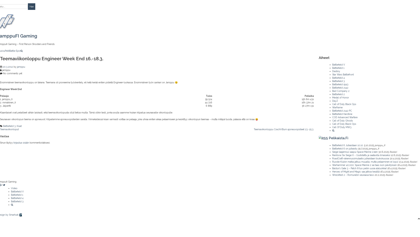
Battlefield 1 (338, 68)
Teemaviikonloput (9, 129)
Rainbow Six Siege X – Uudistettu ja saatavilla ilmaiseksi (361, 155)
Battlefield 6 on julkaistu (344, 148)
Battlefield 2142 (340, 87)
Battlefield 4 (338, 78)
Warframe (337, 107)
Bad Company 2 (340, 91)
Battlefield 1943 (340, 84)
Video (14, 188)
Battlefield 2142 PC (342, 110)
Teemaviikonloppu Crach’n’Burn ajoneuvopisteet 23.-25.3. (284, 129)
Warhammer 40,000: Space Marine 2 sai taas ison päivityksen (364, 165)
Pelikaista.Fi (338, 138)
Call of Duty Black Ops (344, 104)
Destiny (336, 71)
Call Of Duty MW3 (341, 127)
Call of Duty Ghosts (342, 120)
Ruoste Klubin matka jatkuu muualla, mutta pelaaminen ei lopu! (365, 161)
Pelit (7, 51)
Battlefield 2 (338, 94)
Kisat (19, 126)
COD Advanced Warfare (344, 117)
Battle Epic (15, 51)
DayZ (335, 101)
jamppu (21, 67)
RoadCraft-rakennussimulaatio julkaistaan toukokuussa (360, 158)
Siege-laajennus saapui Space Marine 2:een (355, 152)
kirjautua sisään (21, 142)
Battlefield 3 (9, 126)
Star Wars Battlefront (343, 74)
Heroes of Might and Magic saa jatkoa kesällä (356, 171)
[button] (22, 51)
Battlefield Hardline (342, 114)
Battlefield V (338, 64)
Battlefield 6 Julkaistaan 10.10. (347, 145)
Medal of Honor (340, 97)
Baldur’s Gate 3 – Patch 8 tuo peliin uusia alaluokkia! (359, 168)
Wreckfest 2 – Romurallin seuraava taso (353, 175)
